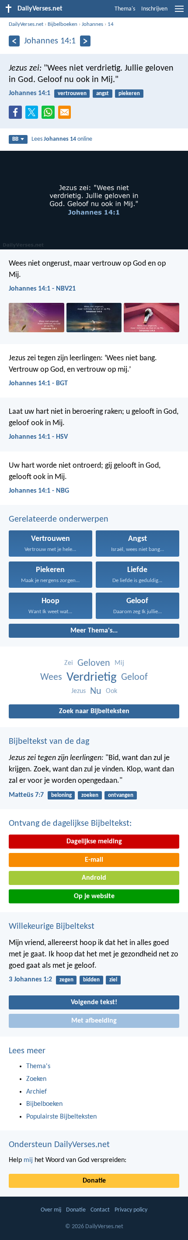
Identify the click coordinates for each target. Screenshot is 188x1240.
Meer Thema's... (94, 630)
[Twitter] (33, 114)
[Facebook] (17, 114)
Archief (36, 1091)
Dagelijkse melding (94, 841)
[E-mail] (66, 114)
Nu (95, 691)
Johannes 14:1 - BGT (38, 383)
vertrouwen (72, 93)
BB (15, 139)
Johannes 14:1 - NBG (39, 490)
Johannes (92, 24)
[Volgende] (85, 41)
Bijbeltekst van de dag (49, 741)
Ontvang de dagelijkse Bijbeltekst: (70, 823)
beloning (61, 795)
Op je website (94, 896)
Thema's (125, 9)
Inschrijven (154, 9)
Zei (68, 663)
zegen (66, 980)
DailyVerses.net (26, 24)
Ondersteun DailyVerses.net (59, 1145)
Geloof (134, 677)
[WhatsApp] (50, 113)
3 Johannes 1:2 (30, 979)
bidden (91, 980)
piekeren (129, 93)
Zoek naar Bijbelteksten (94, 711)
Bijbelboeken (62, 24)
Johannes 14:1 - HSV (38, 437)
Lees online (61, 139)
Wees (51, 677)
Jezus (78, 691)
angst (102, 93)
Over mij (51, 1210)
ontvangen (120, 795)
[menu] (179, 12)
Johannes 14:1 (29, 93)
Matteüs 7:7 (26, 795)
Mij (119, 663)
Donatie (94, 1180)
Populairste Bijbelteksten (61, 1116)
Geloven (93, 663)
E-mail (94, 859)
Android (94, 877)
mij (28, 1160)
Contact (100, 1210)
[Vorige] (14, 41)
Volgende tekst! (94, 1002)
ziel (113, 980)
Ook (111, 691)
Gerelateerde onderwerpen (58, 519)
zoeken (89, 795)
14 (111, 24)
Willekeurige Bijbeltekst (51, 926)
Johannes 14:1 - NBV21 (42, 288)
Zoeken (36, 1079)
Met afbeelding (94, 1020)
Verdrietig (91, 677)
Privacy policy (131, 1210)
